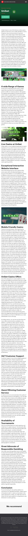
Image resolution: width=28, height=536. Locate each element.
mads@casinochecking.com (15, 530)
